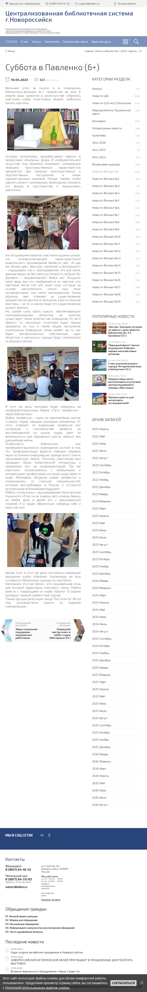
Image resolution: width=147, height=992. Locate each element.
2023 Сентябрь (101, 552)
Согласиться (123, 983)
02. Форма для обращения (21, 920)
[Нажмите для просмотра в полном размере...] (43, 129)
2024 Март (99, 595)
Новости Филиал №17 (106, 287)
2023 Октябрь (101, 559)
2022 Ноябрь (100, 479)
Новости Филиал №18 (106, 294)
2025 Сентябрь (101, 725)
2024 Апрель (100, 602)
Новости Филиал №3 (105, 186)
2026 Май (98, 783)
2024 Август (100, 631)
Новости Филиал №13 (106, 258)
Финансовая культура (106, 164)
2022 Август (100, 458)
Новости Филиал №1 (105, 171)
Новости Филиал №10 (106, 236)
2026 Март (99, 768)
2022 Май (98, 436)
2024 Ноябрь (100, 653)
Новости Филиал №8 (105, 222)
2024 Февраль (101, 587)
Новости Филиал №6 (105, 207)
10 (140, 51)
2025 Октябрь (101, 732)
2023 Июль (99, 537)
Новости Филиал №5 (105, 200)
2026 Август (100, 804)
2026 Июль (99, 797)
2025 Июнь (99, 703)
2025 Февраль (101, 674)
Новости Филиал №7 (105, 214)
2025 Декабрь (101, 747)
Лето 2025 (99, 149)
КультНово (99, 135)
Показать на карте (50, 900)
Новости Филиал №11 (106, 243)
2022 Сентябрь (101, 465)
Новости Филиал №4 (106, 193)
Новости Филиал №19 (106, 301)
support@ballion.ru (16, 886)
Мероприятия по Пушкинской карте (111, 111)
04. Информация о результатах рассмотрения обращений (39, 927)
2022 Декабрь (101, 486)
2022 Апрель (100, 429)
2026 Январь (100, 754)
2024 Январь (100, 580)
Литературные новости (107, 128)
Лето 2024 (99, 157)
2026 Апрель (100, 775)
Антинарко (99, 121)
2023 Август (100, 544)
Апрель (133, 51)
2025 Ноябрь (100, 739)
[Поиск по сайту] (136, 41)
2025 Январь (100, 667)
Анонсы (97, 88)
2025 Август (100, 718)
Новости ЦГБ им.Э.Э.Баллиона (111, 103)
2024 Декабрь (101, 660)
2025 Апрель (100, 689)
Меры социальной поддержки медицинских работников (26, 633)
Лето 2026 (99, 142)
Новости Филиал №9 (105, 229)
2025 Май (98, 696)
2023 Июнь (99, 530)
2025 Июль (99, 710)
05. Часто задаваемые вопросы (24, 931)
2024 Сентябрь (102, 638)
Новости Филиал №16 (106, 280)
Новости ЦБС (100, 95)
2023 (123, 51)
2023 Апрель (100, 515)
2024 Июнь (99, 616)
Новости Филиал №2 (105, 178)
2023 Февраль (101, 501)
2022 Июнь (99, 443)
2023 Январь (100, 494)
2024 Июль (99, 624)
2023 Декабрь (101, 573)
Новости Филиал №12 (106, 251)
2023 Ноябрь (100, 566)
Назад (11, 51)
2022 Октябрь (101, 472)
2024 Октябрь (101, 645)
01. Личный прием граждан (21, 916)
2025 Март (99, 682)
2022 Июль (99, 450)
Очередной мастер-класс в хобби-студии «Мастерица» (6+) (59, 633)
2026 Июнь (99, 790)
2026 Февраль (101, 761)
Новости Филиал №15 (106, 272)
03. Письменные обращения (22, 923)
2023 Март (99, 508)
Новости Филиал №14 (106, 265)
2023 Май (98, 523)
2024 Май (98, 609)
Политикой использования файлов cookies (37, 988)
